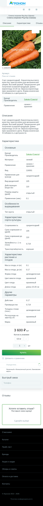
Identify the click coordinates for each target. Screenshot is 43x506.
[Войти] (41, 10)
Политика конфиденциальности (21, 499)
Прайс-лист (7, 447)
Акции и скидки (8, 462)
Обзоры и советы (9, 469)
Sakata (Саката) (30, 99)
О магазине (7, 432)
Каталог (5, 440)
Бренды (5, 454)
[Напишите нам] (17, 10)
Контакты (6, 484)
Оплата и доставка (10, 476)
